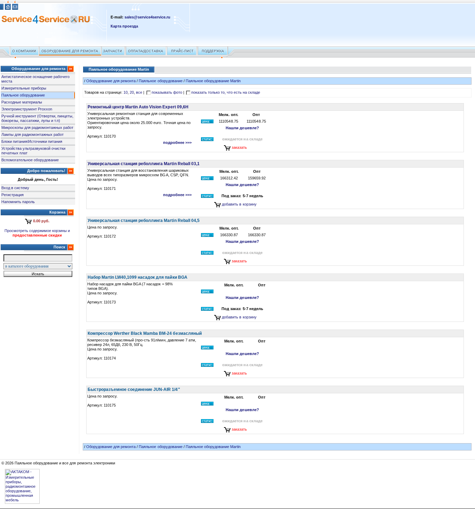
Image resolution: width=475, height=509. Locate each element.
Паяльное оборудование (23, 95)
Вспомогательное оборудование (30, 160)
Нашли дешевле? (242, 128)
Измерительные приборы (23, 88)
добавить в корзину (239, 204)
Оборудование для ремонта (111, 81)
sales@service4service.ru (147, 17)
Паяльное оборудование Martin (213, 81)
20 (132, 92)
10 (125, 92)
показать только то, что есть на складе (225, 92)
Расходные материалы (21, 102)
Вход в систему (15, 188)
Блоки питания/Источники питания (31, 141)
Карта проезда (124, 26)
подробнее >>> (177, 142)
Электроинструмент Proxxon (26, 109)
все (139, 92)
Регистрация (12, 195)
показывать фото (167, 92)
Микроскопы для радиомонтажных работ (37, 127)
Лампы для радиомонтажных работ (32, 134)
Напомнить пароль (18, 202)
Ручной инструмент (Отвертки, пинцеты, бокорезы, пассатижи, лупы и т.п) (37, 118)
